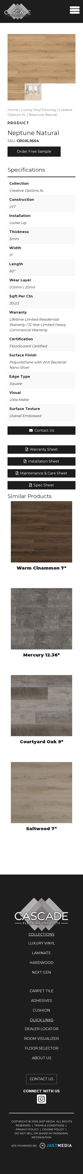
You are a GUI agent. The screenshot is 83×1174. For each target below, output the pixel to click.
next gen (41, 972)
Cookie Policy (53, 1129)
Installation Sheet (43, 461)
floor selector (41, 1048)
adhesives (41, 1001)
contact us (41, 1079)
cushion (41, 1010)
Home (13, 110)
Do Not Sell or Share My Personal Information (42, 1135)
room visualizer (41, 1039)
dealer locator (41, 1029)
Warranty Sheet (43, 449)
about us (41, 1058)
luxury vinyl (41, 943)
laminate (41, 953)
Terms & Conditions (49, 1125)
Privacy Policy (27, 1129)
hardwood (42, 963)
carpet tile (42, 991)
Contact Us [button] (44, 430)
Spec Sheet (43, 485)
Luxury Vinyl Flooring (38, 110)
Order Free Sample (34, 151)
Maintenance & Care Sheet (43, 473)
